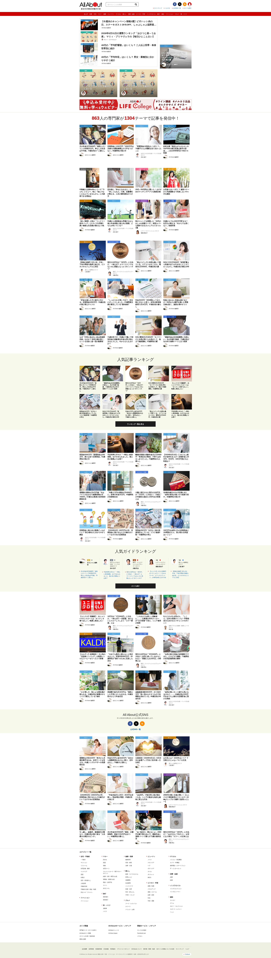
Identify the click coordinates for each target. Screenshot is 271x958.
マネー (100, 14)
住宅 (95, 14)
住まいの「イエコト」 (87, 892)
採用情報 (91, 949)
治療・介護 (128, 865)
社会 (149, 898)
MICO (149, 877)
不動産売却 (84, 886)
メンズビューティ (175, 891)
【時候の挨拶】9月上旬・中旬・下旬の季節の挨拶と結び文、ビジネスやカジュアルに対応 (180, 574)
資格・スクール (152, 892)
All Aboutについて (136, 949)
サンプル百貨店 (141, 930)
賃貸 (82, 874)
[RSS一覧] (185, 4)
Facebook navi (141, 933)
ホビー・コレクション (176, 906)
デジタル (118, 14)
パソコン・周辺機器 (176, 859)
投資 (104, 862)
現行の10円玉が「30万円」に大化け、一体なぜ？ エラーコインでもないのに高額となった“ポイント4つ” (135, 575)
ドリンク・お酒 (129, 909)
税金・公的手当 (107, 882)
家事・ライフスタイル (131, 874)
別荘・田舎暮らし (86, 880)
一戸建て (83, 859)
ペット (172, 912)
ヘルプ (187, 949)
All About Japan (112, 933)
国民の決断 (83, 939)
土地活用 (83, 883)
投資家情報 (98, 949)
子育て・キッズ (129, 895)
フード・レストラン (131, 903)
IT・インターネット (175, 868)
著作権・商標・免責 (149, 949)
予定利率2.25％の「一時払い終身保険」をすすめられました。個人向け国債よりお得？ (112, 575)
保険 (104, 865)
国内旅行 (105, 900)
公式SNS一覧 (177, 8)
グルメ (177, 14)
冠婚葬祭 (128, 880)
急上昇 (86, 14)
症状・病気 (128, 862)
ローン (105, 885)
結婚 (171, 880)
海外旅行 (105, 897)
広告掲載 (106, 949)
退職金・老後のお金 (109, 879)
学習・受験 (151, 901)
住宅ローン (106, 868)
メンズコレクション (176, 888)
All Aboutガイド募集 (85, 933)
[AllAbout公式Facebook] (175, 4)
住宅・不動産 (85, 856)
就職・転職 (151, 886)
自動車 (105, 908)
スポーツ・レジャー (176, 909)
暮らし (124, 14)
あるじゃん (106, 888)
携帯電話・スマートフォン (177, 865)
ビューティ (111, 14)
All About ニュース (113, 930)
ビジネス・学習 (140, 14)
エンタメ (172, 900)
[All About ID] (189, 4)
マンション (84, 862)
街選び (83, 877)
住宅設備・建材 (85, 868)
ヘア (149, 865)
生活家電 (128, 883)
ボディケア (151, 868)
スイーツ (128, 906)
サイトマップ (158, 8)
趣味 (163, 14)
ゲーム (172, 903)
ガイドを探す (187, 8)
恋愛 (171, 877)
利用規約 (112, 949)
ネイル (150, 871)
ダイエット (151, 874)
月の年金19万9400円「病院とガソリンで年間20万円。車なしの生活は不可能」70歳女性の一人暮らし (89, 574)
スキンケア (151, 862)
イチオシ (139, 936)
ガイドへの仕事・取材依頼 (87, 936)
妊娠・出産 (128, 889)
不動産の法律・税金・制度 (88, 889)
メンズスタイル (151, 14)
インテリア (84, 871)
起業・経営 (151, 895)
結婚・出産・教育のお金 (110, 876)
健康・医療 (129, 856)
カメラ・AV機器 (174, 862)
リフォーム (84, 865)
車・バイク (184, 14)
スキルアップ (151, 889)
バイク (105, 911)
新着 (91, 14)
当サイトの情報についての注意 (165, 949)
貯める (105, 859)
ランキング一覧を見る (135, 424)
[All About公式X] (180, 4)
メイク (150, 859)
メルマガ (167, 8)
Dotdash (187, 954)
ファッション (169, 14)
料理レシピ (128, 877)
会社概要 (84, 949)
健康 (105, 14)
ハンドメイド (129, 886)
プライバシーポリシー (123, 949)
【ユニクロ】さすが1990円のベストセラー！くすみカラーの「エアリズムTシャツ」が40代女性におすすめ (157, 574)
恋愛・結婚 (131, 14)
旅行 (158, 14)
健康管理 (128, 859)
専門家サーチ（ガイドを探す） (88, 930)
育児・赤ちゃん (129, 892)
